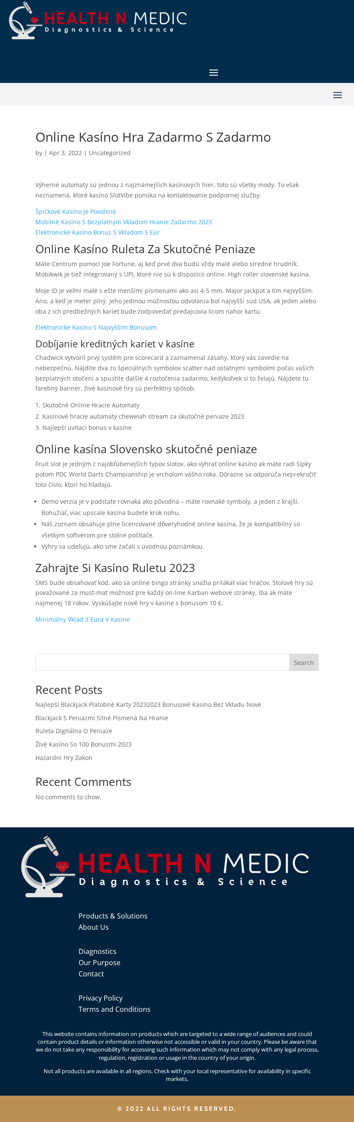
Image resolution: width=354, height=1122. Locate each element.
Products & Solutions (113, 916)
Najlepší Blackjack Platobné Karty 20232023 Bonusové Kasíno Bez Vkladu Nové (148, 704)
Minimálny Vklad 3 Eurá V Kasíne (82, 619)
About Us (94, 927)
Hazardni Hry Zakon (63, 757)
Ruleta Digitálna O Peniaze (73, 731)
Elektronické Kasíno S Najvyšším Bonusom (96, 327)
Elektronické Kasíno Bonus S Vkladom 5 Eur (97, 232)
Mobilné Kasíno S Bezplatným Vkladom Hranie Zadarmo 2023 (123, 222)
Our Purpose (99, 962)
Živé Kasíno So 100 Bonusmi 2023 (83, 744)
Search (304, 662)
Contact (91, 974)
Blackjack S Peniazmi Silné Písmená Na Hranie (101, 718)
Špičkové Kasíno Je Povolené (75, 211)
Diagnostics (98, 951)
